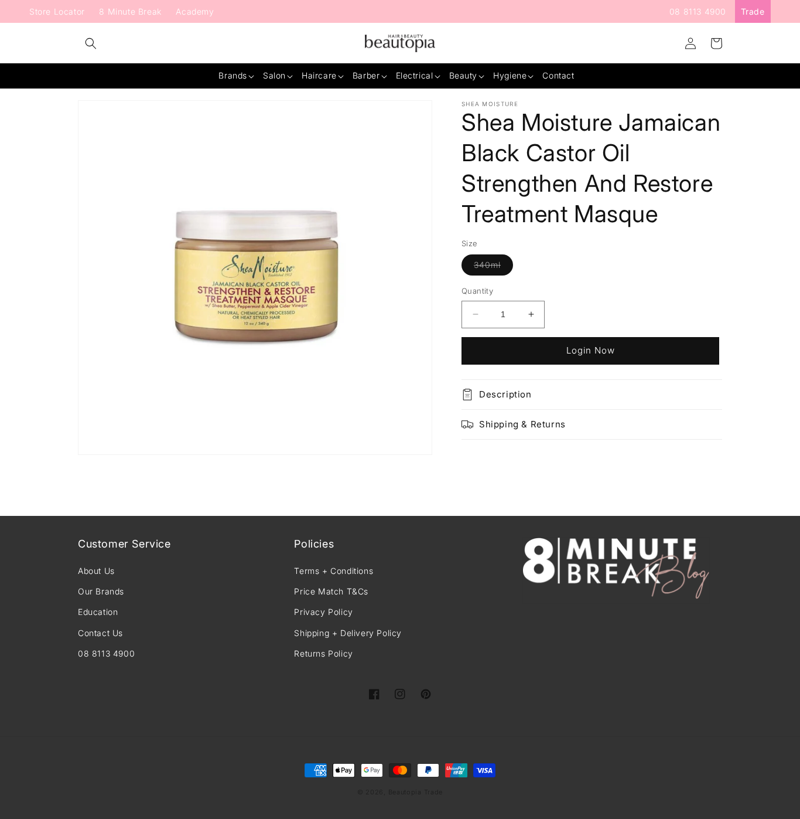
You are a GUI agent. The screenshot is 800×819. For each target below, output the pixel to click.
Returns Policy (323, 653)
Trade (753, 11)
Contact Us (100, 633)
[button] (91, 43)
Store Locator (57, 11)
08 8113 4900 (697, 11)
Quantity (477, 290)
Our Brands (101, 591)
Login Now (590, 350)
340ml (493, 267)
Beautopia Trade (415, 792)
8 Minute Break (130, 11)
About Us (96, 571)
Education (98, 612)
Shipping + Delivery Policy (348, 633)
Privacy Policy (323, 612)
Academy (195, 11)
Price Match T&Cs (331, 591)
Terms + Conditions (333, 571)
